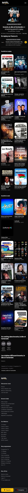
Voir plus (24, 33)
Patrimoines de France (19, 328)
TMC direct (4, 438)
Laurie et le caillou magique (6, 281)
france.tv (3, 361)
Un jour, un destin (19, 94)
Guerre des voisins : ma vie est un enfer (20, 164)
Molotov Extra (4, 474)
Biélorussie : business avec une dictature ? (20, 186)
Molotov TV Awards (6, 461)
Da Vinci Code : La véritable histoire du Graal (6, 141)
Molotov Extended (5, 476)
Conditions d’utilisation (6, 409)
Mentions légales (5, 405)
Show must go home (6, 216)
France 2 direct (5, 426)
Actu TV (3, 465)
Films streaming (5, 455)
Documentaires (11, 31)
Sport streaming (5, 459)
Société (18, 31)
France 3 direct (5, 428)
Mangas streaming (5, 463)
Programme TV (5, 449)
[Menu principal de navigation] (25, 3)
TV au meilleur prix (5, 480)
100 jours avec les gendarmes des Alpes (7, 303)
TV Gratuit (3, 453)
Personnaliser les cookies (7, 411)
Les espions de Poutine (5, 72)
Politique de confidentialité (7, 403)
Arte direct (4, 434)
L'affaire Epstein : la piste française (20, 140)
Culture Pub (4, 237)
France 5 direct (5, 430)
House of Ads (18, 258)
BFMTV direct (4, 440)
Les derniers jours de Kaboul (7, 95)
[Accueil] (5, 2)
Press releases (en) (6, 388)
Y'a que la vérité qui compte (20, 117)
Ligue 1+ (3, 478)
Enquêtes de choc (6, 328)
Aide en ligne (4, 401)
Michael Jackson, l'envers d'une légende (5, 187)
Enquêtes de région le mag (7, 259)
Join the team (4, 392)
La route (3, 163)
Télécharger (4, 413)
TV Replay (3, 451)
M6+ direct (4, 432)
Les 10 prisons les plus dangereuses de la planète (7, 118)
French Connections (20, 280)
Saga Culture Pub (19, 216)
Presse (3, 386)
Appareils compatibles (6, 415)
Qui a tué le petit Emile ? (21, 72)
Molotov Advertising (6, 390)
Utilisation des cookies (6, 407)
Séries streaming (5, 457)
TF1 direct (3, 424)
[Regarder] (26, 42)
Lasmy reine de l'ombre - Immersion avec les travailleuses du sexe (20, 305)
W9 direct (3, 436)
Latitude (17, 221)
